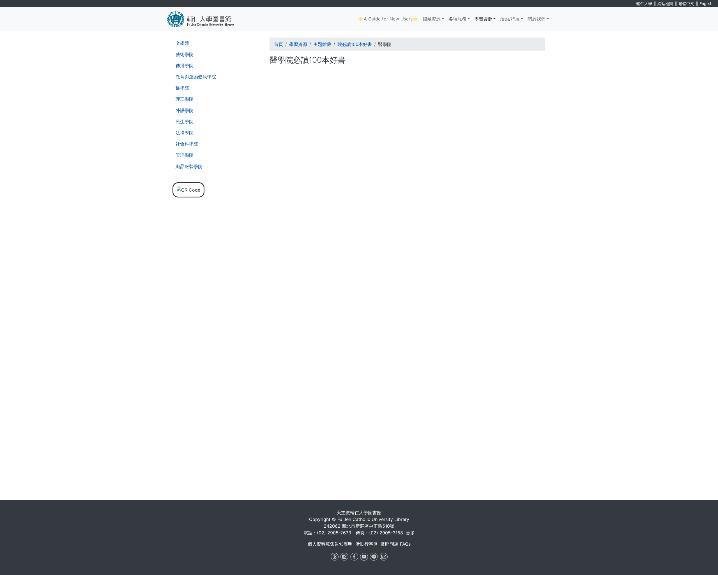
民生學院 (185, 121)
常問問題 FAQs (396, 544)
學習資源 (483, 19)
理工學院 (185, 99)
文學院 (182, 43)
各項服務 (457, 19)
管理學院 (185, 155)
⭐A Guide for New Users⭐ (388, 19)
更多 (410, 533)
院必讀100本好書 (354, 44)
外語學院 (185, 110)
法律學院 (185, 133)
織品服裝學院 (189, 166)
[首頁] (204, 18)
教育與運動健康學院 (196, 77)
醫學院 (182, 88)
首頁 (278, 44)
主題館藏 (322, 44)
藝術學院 (185, 54)
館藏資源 (432, 19)
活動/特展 (510, 19)
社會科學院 (187, 144)
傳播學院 (185, 65)
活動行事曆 (366, 544)
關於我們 (537, 19)
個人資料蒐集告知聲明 (330, 544)
